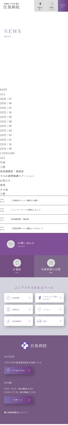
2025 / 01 (6, 139)
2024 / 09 (6, 148)
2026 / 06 (6, 103)
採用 (2, 185)
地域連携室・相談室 (12, 171)
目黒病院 (11, 6)
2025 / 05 (6, 126)
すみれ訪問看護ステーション (17, 176)
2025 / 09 (6, 117)
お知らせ (5, 180)
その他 (4, 189)
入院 (2, 167)
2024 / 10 (6, 144)
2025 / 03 (6, 135)
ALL (2, 94)
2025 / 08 (6, 121)
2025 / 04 (6, 130)
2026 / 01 (6, 108)
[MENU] (63, 6)
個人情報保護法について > (16, 412)
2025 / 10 (6, 112)
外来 (2, 162)
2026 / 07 (6, 99)
